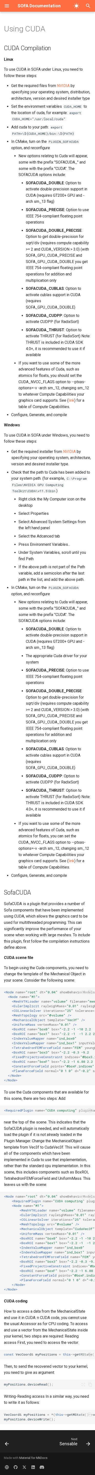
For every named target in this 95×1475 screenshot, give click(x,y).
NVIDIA (63, 85)
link (71, 400)
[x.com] (24, 1467)
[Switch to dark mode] (76, 6)
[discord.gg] (42, 1467)
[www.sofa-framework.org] (7, 1467)
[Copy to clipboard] (90, 992)
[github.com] (15, 1467)
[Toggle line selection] (83, 992)
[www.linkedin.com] (33, 1467)
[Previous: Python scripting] (7, 1443)
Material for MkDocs (33, 1458)
